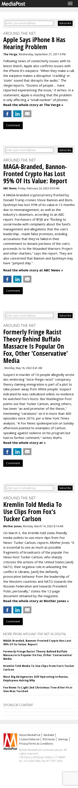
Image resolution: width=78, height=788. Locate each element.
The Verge (10, 54)
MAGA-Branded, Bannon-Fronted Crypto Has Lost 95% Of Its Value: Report (37, 642)
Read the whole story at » (24, 442)
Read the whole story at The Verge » (33, 105)
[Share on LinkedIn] (17, 113)
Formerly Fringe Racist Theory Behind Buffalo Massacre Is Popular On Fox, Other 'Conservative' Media (37, 655)
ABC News (10, 188)
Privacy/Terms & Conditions (36, 743)
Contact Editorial (29, 739)
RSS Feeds (49, 739)
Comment (13, 125)
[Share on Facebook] (7, 113)
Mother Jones (12, 526)
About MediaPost (29, 735)
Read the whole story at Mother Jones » (36, 601)
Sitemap (63, 739)
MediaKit (49, 735)
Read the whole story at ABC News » (33, 270)
